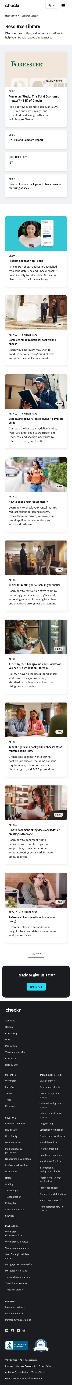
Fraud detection (48, 1142)
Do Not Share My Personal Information (23, 1378)
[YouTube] (18, 1331)
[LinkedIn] (6, 1331)
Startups (10, 1215)
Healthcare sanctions (51, 1155)
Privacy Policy (45, 1366)
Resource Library (29, 15)
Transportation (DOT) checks (51, 1208)
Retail (8, 1177)
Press (8, 1039)
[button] (36, 954)
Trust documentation (16, 1283)
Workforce (10, 1080)
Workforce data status (17, 1248)
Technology (11, 1190)
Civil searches (47, 1080)
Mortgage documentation (19, 1264)
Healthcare (11, 1129)
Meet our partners (15, 1307)
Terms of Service (39, 1372)
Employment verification (52, 1136)
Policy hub (11, 1045)
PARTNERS (10, 1301)
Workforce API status (16, 1241)
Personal (10, 1106)
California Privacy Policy (16, 1372)
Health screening (48, 1148)
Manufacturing (13, 1142)
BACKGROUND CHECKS (50, 1075)
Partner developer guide (18, 1319)
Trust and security (15, 1052)
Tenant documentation (17, 1277)
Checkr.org (11, 1033)
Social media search (50, 1200)
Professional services (16, 1165)
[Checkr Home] (12, 5)
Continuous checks (49, 1087)
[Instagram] (24, 1331)
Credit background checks (49, 1095)
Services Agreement (25, 1366)
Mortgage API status (16, 1270)
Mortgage (10, 1087)
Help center (11, 1064)
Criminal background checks (50, 1105)
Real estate (11, 1171)
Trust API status (14, 1289)
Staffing (9, 1184)
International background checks (49, 1169)
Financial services (15, 1123)
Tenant (9, 1093)
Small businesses (14, 1209)
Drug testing (46, 1123)
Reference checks (49, 1187)
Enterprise (10, 1203)
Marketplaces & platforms (13, 1150)
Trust (8, 1099)
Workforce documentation (13, 1233)
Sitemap (9, 1366)
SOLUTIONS (10, 1118)
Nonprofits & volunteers (18, 1158)
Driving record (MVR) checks (50, 1115)
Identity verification (50, 1161)
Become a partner (14, 1313)
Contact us (11, 1058)
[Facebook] (12, 1331)
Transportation (13, 1196)
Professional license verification (50, 1179)
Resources (11, 15)
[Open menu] (63, 5)
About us (10, 1020)
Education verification (51, 1129)
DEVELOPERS (11, 1226)
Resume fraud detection (52, 1194)
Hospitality (11, 1136)
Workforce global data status (17, 1256)
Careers (9, 1026)
